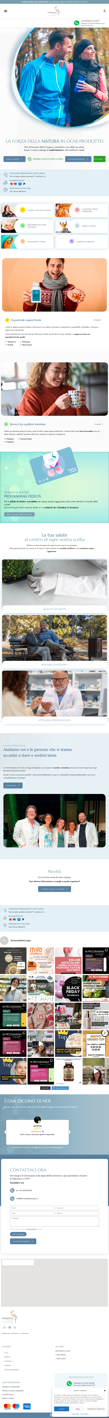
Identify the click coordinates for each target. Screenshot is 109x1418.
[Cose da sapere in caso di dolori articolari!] (68, 960)
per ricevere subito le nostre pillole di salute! (54, 2)
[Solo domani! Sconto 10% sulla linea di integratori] (68, 1071)
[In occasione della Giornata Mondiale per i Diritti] (41, 988)
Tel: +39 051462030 (24, 1190)
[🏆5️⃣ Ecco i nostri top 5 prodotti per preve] (13, 1071)
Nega (78, 1409)
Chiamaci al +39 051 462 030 (84, 1383)
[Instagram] (15, 1327)
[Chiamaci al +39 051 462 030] (69, 1383)
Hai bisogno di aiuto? (90, 21)
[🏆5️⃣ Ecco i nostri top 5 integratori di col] (68, 1043)
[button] (105, 1390)
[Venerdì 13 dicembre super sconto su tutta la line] (13, 960)
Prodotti (7, 1357)
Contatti (7, 1365)
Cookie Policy (75, 1414)
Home (6, 1353)
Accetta (62, 1409)
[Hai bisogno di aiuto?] (76, 23)
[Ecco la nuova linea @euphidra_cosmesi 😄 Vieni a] (68, 1016)
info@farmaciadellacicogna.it (27, 1198)
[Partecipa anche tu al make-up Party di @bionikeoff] (41, 1016)
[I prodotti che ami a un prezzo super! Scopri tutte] (68, 988)
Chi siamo (7, 1361)
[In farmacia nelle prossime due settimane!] (13, 1016)
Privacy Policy (84, 1414)
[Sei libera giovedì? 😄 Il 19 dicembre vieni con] (41, 960)
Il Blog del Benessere (11, 1370)
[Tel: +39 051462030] (12, 1190)
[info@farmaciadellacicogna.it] (12, 1198)
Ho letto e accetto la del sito (27, 1229)
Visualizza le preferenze (96, 1409)
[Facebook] (9, 1327)
